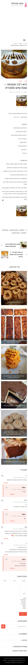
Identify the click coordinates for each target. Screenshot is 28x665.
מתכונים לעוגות (14, 230)
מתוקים (22, 230)
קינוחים (20, 81)
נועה (26, 527)
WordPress (8, 662)
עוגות (26, 81)
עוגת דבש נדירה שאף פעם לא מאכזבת (14, 461)
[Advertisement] (14, 24)
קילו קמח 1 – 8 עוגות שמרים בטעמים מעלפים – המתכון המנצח (14, 341)
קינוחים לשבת (16, 233)
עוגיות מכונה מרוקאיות (14, 302)
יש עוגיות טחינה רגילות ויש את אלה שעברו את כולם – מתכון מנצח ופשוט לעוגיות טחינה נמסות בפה (14, 433)
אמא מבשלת (17, 3)
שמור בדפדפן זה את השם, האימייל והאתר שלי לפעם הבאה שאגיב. (23, 603)
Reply (5, 483)
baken (25, 92)
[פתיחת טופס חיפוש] (2, 200)
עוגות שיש (5, 230)
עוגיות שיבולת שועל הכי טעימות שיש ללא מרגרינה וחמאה (14, 376)
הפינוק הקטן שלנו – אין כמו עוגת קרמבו (14, 405)
